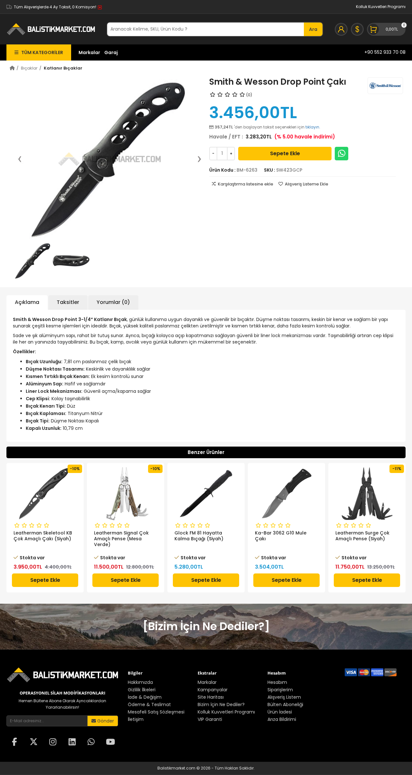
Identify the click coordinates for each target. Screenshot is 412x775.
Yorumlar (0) (113, 302)
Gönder (105, 721)
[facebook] (14, 742)
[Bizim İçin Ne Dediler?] (206, 626)
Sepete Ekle (285, 153)
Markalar (89, 52)
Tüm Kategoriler (40, 52)
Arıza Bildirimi (281, 719)
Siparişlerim (280, 689)
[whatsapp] (91, 742)
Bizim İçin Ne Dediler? (221, 704)
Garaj (111, 52)
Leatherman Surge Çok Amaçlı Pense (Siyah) (362, 536)
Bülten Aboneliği (285, 704)
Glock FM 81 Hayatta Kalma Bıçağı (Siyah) (198, 536)
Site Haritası (211, 697)
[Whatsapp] (341, 153)
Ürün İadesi (279, 712)
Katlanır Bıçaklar (63, 68)
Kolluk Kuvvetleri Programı (381, 6)
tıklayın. (312, 127)
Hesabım (277, 682)
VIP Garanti (210, 719)
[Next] (196, 159)
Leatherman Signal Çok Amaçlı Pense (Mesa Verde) (121, 539)
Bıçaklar (29, 68)
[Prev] (23, 159)
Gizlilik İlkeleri (141, 689)
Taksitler (68, 302)
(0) (249, 95)
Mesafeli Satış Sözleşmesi (156, 712)
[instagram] (52, 742)
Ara (313, 29)
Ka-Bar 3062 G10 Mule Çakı (280, 536)
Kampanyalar (213, 689)
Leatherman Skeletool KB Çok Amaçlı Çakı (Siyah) (43, 536)
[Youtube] (110, 742)
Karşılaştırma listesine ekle (245, 184)
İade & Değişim (145, 697)
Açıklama (27, 302)
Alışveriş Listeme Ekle (306, 184)
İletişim (136, 719)
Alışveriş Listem (284, 697)
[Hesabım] (341, 29)
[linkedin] (72, 742)
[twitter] (34, 742)
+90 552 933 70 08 (385, 52)
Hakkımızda (140, 682)
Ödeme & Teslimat (149, 704)
